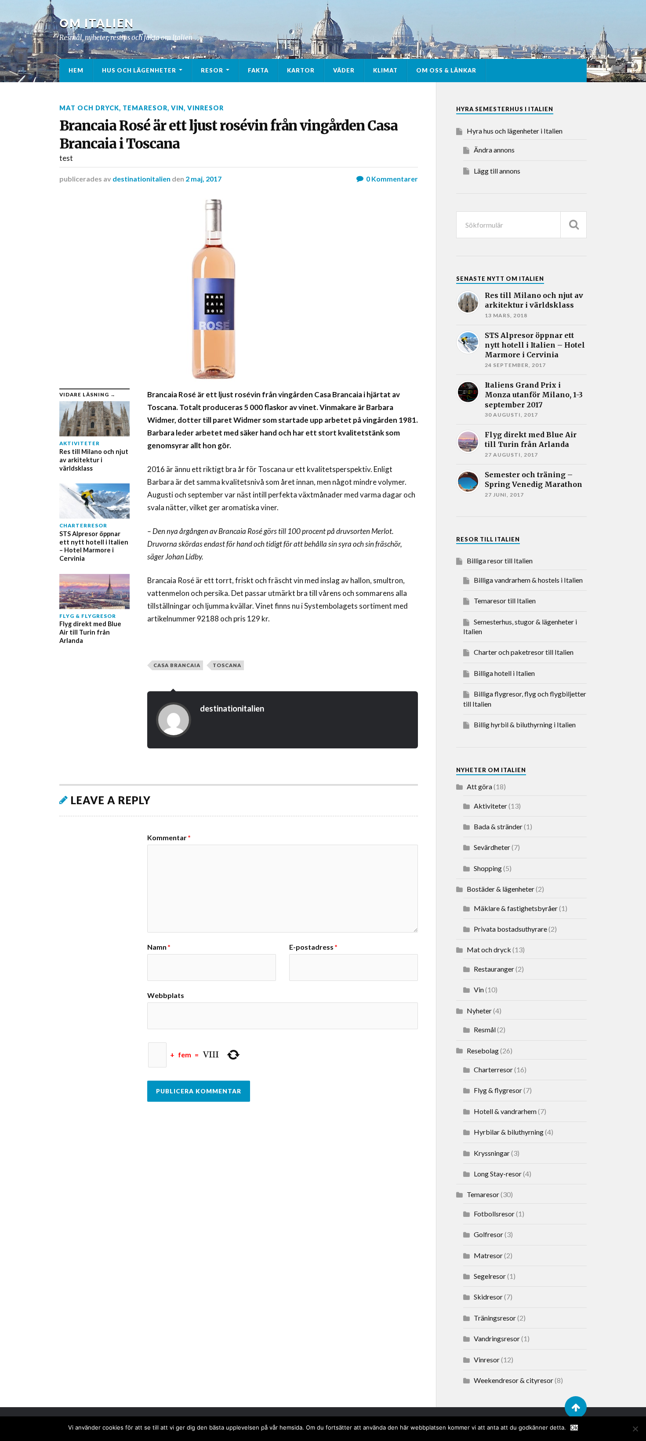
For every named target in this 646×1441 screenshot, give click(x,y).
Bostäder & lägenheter (500, 889)
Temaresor (145, 108)
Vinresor (205, 108)
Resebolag (483, 1050)
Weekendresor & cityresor (513, 1380)
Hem (76, 70)
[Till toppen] (576, 1407)
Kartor (301, 70)
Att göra (479, 786)
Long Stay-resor (498, 1173)
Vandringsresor (497, 1338)
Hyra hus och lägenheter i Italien (515, 131)
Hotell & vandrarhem (505, 1111)
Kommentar (169, 837)
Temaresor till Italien (505, 600)
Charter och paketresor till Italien (523, 652)
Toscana (227, 665)
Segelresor (490, 1276)
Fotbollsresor (494, 1213)
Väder (344, 70)
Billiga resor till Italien (500, 560)
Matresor (488, 1255)
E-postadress (313, 947)
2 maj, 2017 (203, 178)
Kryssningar (492, 1153)
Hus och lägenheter (139, 70)
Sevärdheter (492, 847)
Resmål (485, 1029)
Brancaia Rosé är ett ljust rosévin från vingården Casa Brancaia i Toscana (228, 134)
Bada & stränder (498, 826)
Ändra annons (494, 149)
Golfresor (488, 1234)
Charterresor (493, 1069)
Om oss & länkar (446, 70)
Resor (212, 70)
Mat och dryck (89, 108)
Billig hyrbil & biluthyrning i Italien (525, 724)
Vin (177, 108)
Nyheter (479, 1010)
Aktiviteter (490, 806)
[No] (635, 1428)
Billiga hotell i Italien (504, 673)
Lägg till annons (497, 171)
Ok (574, 1427)
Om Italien (96, 22)
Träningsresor (495, 1318)
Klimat (385, 70)
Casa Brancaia (176, 665)
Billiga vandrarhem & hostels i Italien (528, 580)
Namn (159, 947)
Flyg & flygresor (498, 1090)
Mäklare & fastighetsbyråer (516, 908)
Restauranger (494, 969)
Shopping (488, 868)
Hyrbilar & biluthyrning (509, 1132)
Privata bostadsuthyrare (510, 929)
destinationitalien (142, 178)
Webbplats (165, 995)
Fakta (258, 70)
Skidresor (488, 1296)
